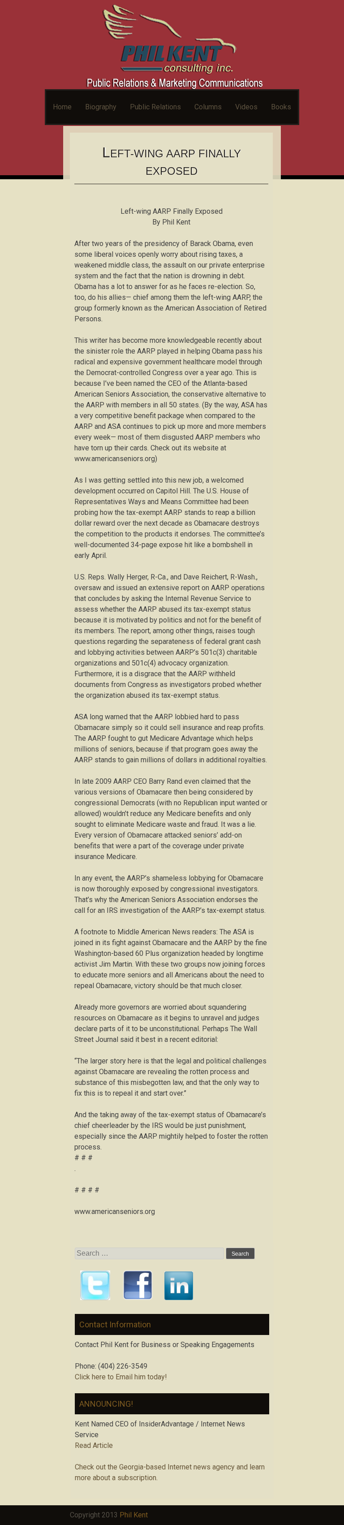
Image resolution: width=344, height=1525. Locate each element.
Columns (208, 107)
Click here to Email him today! (121, 1377)
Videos (246, 107)
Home (62, 107)
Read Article (94, 1445)
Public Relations (155, 107)
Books (281, 107)
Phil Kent (134, 1515)
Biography (100, 107)
